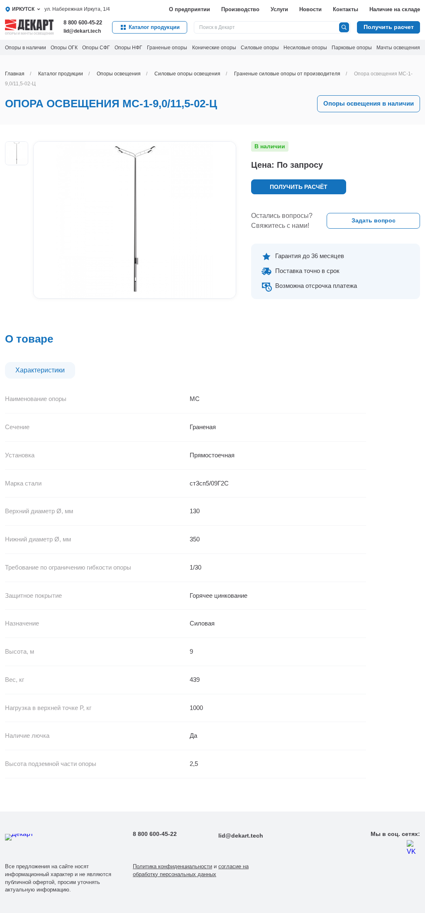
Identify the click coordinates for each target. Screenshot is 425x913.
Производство (240, 9)
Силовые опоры (260, 48)
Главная (14, 74)
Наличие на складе (394, 9)
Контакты (345, 9)
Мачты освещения (398, 48)
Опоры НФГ (128, 48)
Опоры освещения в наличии (368, 103)
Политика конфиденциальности (172, 866)
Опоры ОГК (64, 48)
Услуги (279, 9)
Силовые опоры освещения (187, 74)
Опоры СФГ (96, 48)
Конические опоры (214, 48)
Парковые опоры (352, 48)
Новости (310, 9)
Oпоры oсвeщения (119, 74)
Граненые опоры (167, 48)
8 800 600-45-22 (83, 22)
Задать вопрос (374, 220)
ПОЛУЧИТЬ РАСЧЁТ (298, 187)
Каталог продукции (154, 27)
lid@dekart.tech (82, 31)
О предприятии (189, 9)
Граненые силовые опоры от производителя (287, 74)
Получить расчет (389, 27)
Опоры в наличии (25, 48)
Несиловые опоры (305, 48)
